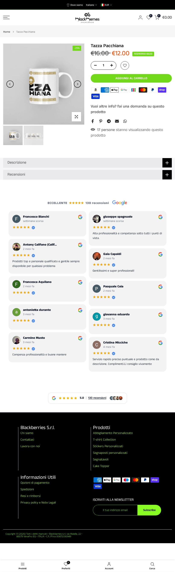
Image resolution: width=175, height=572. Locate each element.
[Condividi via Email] (117, 121)
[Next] (77, 84)
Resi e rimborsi (30, 496)
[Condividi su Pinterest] (101, 121)
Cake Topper (101, 466)
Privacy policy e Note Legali (38, 502)
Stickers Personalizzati (108, 446)
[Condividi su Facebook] (93, 121)
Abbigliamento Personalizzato (113, 433)
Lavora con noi (30, 446)
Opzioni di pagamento (35, 482)
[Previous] (10, 84)
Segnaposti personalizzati (110, 453)
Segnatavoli (100, 459)
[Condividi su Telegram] (109, 121)
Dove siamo (76, 5)
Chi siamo (26, 433)
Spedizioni (27, 489)
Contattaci (27, 439)
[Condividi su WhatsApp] (125, 121)
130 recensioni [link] (97, 398)
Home (6, 32)
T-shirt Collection (104, 439)
